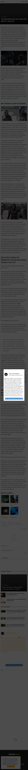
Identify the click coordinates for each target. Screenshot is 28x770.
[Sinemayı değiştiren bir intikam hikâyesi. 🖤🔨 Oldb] (13, 387)
